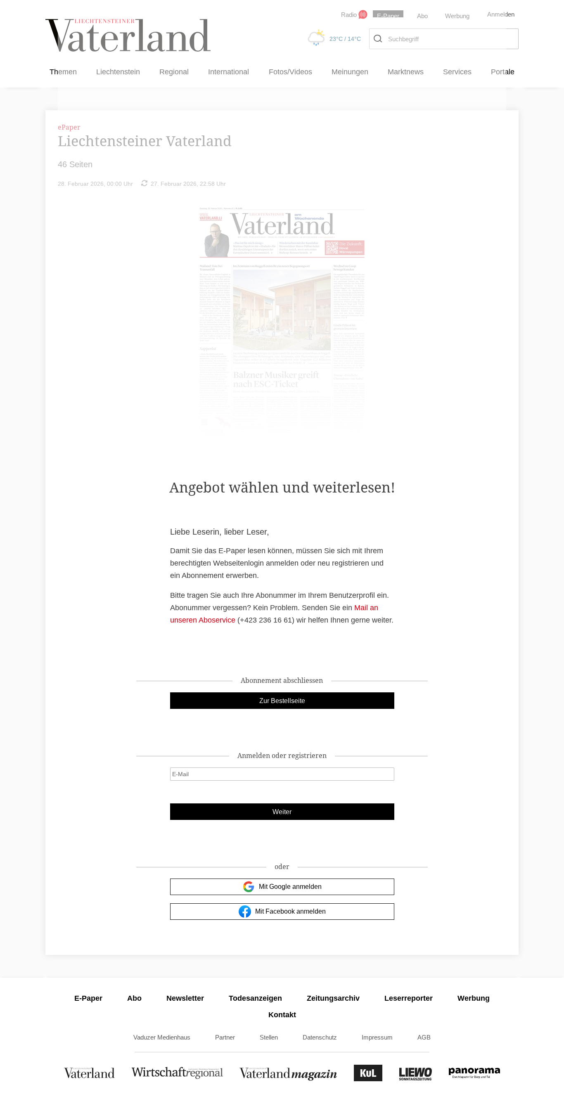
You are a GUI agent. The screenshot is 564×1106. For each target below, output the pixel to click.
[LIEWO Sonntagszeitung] (415, 1079)
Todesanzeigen (255, 998)
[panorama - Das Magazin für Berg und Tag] (474, 1079)
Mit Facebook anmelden (290, 911)
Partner (225, 1037)
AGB (424, 1037)
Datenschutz (320, 1037)
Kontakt (282, 1015)
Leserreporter (408, 998)
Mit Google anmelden (290, 886)
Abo (134, 998)
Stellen (269, 1037)
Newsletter (185, 998)
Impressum (377, 1037)
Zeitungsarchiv (333, 998)
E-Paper (88, 998)
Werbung (473, 998)
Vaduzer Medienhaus (161, 1037)
